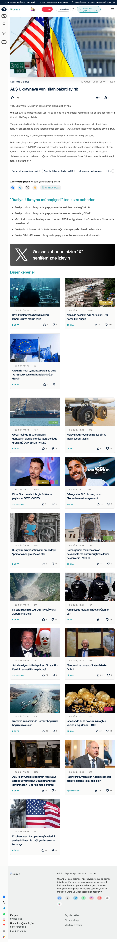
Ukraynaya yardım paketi (90, 171)
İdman (70, 504)
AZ (4, 9)
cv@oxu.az (16, 918)
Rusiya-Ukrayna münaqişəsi (25, 171)
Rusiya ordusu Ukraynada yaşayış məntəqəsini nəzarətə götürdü (52, 207)
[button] (73, 9)
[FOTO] (90, 698)
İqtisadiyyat (74, 791)
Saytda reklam (72, 915)
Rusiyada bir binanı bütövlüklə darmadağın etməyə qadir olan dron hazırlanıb (58, 229)
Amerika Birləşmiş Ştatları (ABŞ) (58, 171)
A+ (107, 97)
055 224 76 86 (18, 930)
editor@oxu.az (18, 926)
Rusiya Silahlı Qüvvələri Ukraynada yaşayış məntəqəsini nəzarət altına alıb (57, 235)
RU (4, 16)
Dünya (15, 325)
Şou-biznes (18, 504)
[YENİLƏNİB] (90, 292)
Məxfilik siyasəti (73, 925)
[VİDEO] (35, 411)
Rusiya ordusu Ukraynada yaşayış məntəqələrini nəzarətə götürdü (53, 213)
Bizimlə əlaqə (72, 920)
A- (98, 98)
